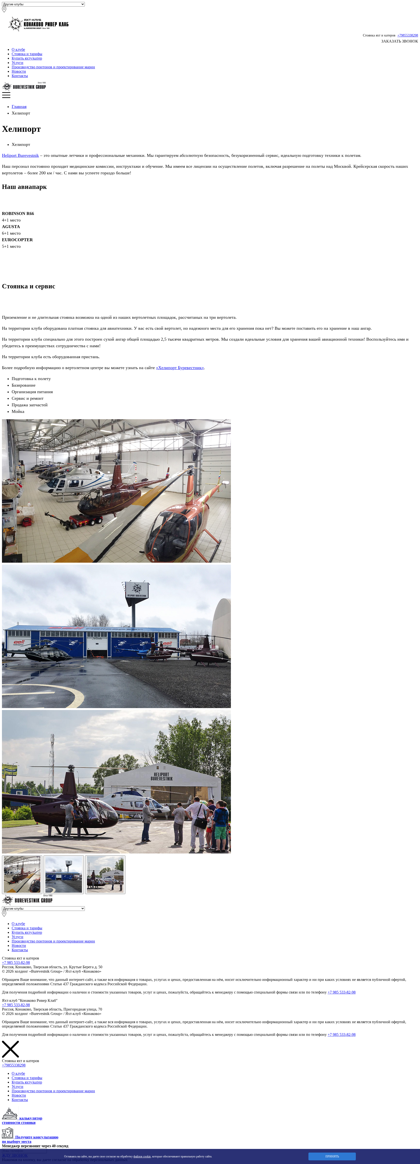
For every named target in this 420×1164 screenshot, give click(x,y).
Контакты (20, 76)
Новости (19, 71)
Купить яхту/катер (27, 58)
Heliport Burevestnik (20, 155)
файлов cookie (142, 1156)
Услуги (17, 63)
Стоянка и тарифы (27, 54)
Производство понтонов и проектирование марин (53, 67)
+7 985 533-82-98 (16, 962)
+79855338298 (407, 35)
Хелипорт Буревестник (180, 367)
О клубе (18, 49)
